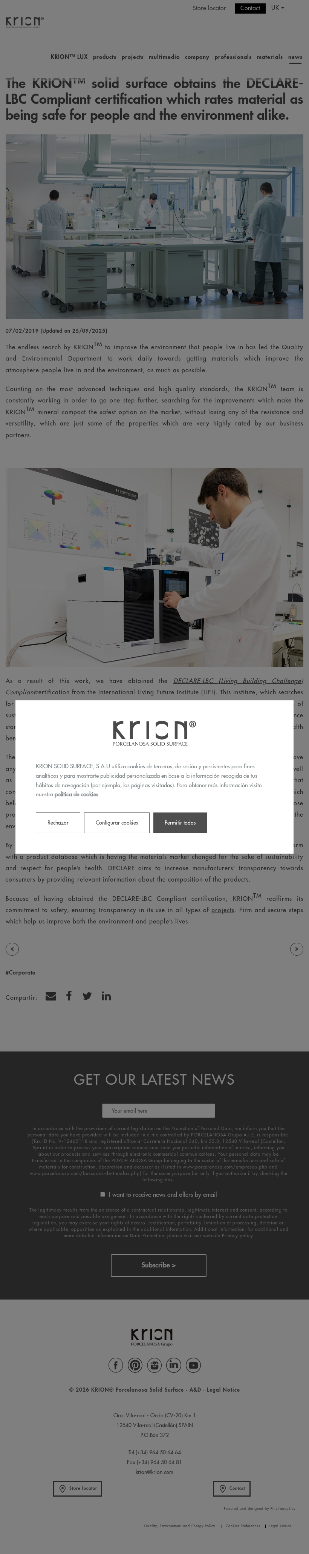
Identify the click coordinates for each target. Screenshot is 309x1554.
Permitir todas (180, 822)
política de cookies (76, 794)
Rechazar (58, 822)
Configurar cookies (117, 822)
